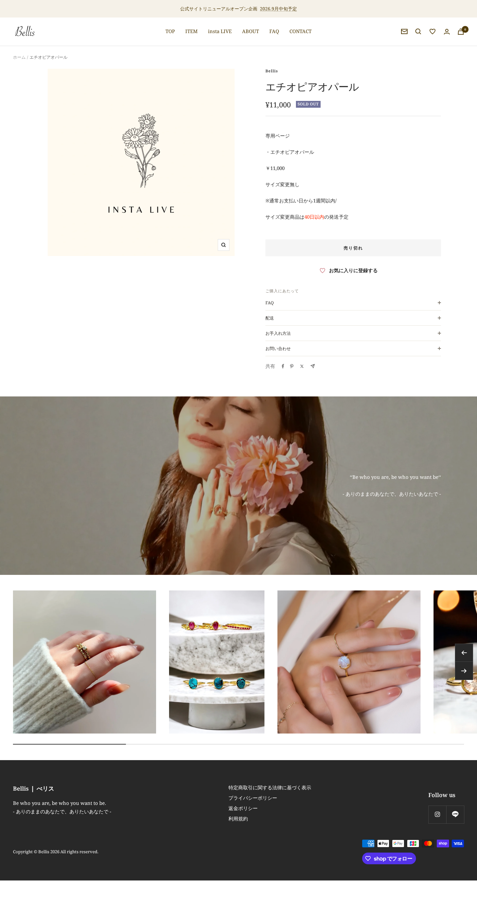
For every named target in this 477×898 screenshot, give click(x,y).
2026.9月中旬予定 (278, 9)
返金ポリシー (243, 808)
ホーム (19, 57)
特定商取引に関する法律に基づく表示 (269, 787)
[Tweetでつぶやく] (302, 366)
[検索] (418, 31)
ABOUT (250, 31)
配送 (269, 318)
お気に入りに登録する (353, 270)
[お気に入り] (432, 31)
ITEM (191, 31)
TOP (170, 31)
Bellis (271, 71)
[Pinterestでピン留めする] (291, 366)
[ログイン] (447, 31)
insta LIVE (220, 31)
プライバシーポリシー (252, 798)
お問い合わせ (278, 348)
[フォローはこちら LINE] (455, 814)
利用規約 (238, 818)
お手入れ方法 (278, 333)
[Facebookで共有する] (283, 366)
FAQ (274, 31)
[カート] (461, 32)
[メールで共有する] (313, 366)
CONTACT (300, 31)
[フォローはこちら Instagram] (437, 814)
